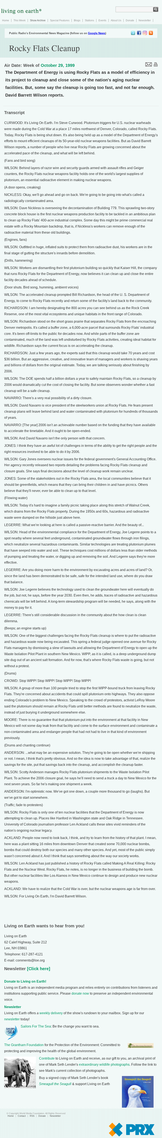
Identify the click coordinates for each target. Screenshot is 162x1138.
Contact (22, 1116)
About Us (116, 20)
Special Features (59, 20)
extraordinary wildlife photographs (104, 1064)
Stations (89, 20)
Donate (130, 20)
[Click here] (38, 968)
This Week (20, 20)
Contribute (47, 1058)
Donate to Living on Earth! (25, 981)
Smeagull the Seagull (55, 1084)
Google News (96, 33)
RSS (32, 1116)
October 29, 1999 (58, 65)
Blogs (77, 20)
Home (5, 20)
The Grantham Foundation (24, 1045)
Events (102, 20)
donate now (80, 993)
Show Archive (38, 20)
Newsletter (145, 20)
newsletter (12, 1019)
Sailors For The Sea (36, 1026)
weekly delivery (51, 1013)
